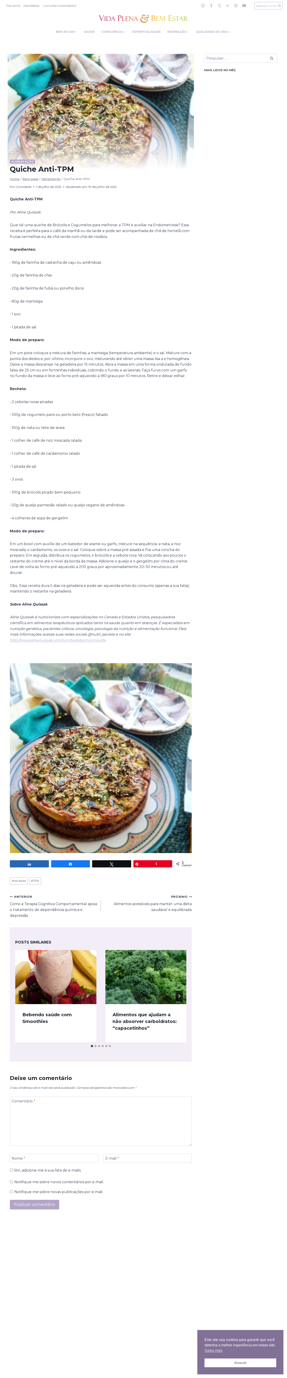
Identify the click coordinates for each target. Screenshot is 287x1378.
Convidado (24, 187)
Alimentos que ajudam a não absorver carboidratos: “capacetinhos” (145, 1021)
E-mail (112, 1158)
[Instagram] (203, 5)
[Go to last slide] (22, 996)
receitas (19, 880)
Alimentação (22, 161)
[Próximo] (179, 996)
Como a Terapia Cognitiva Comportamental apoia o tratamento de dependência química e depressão (53, 906)
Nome (18, 1158)
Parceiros (13, 5)
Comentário (23, 1101)
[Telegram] (227, 5)
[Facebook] (211, 5)
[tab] (92, 1046)
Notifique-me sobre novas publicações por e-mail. (58, 1192)
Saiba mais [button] (213, 1350)
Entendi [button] (240, 1363)
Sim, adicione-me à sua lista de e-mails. (47, 1170)
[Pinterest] (235, 5)
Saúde (89, 31)
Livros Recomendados (59, 5)
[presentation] (55, 977)
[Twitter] (219, 5)
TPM (35, 880)
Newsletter (32, 5)
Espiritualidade (147, 31)
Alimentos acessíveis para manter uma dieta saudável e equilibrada (153, 903)
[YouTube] (244, 5)
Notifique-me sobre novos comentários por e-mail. (59, 1182)
